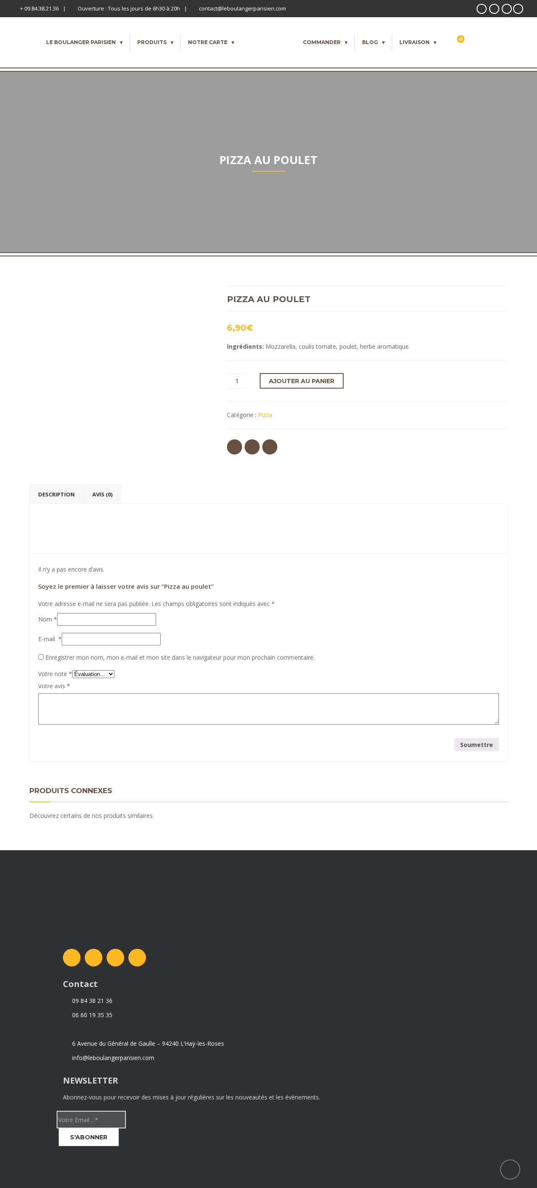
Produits (152, 42)
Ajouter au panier (301, 381)
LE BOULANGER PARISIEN (81, 42)
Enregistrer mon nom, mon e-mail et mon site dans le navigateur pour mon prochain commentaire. (180, 657)
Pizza (265, 415)
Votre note (55, 674)
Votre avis (54, 686)
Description (56, 494)
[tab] (56, 494)
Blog (370, 42)
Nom (47, 619)
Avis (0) (102, 494)
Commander (322, 42)
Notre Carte (207, 42)
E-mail (50, 639)
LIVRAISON (414, 42)
